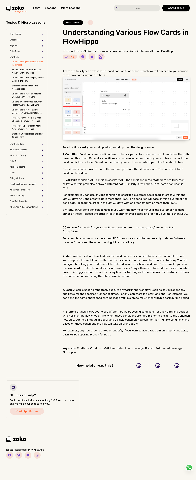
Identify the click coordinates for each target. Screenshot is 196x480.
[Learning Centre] (15, 8)
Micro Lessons (70, 8)
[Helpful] (176, 365)
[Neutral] (157, 365)
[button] (27, 34)
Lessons (50, 8)
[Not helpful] (138, 365)
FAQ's (36, 8)
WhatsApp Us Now (26, 411)
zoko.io (176, 8)
